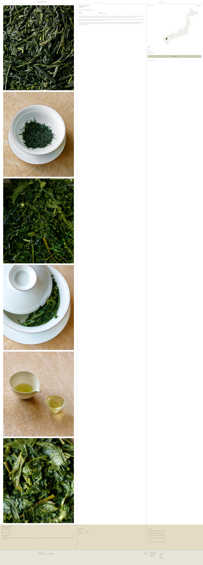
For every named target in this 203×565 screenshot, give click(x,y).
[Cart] (165, 2)
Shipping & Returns (162, 553)
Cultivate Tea (42, 561)
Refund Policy (161, 557)
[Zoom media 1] (38, 47)
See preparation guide (151, 60)
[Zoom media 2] (38, 134)
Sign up (52, 553)
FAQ (160, 552)
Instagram (145, 553)
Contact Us (145, 552)
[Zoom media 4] (38, 307)
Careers (160, 555)
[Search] (162, 2)
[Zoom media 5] (38, 394)
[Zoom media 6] (38, 480)
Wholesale (160, 554)
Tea (101, 1)
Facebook (145, 554)
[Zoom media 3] (38, 220)
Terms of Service (161, 558)
